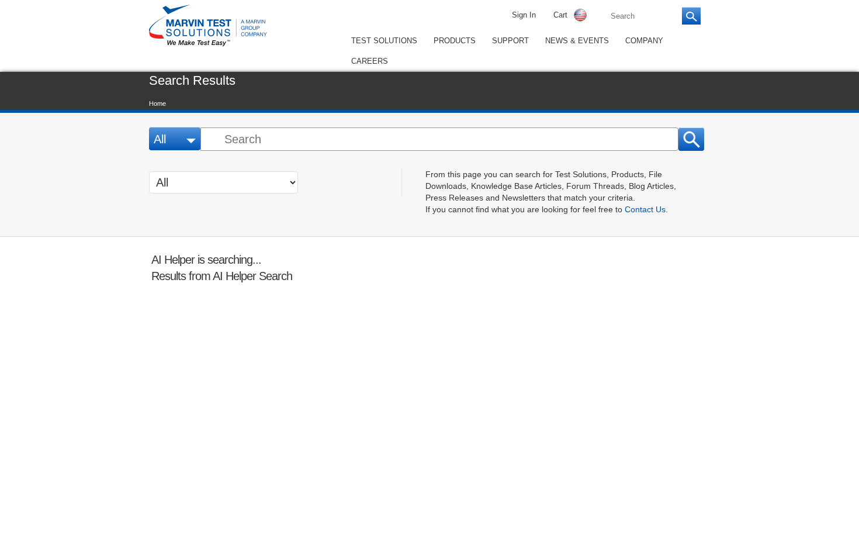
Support (507, 40)
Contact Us (642, 207)
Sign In (523, 15)
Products (453, 40)
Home (158, 102)
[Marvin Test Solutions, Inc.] (208, 47)
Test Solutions (384, 40)
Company (638, 40)
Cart (560, 15)
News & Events (572, 40)
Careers (368, 60)
